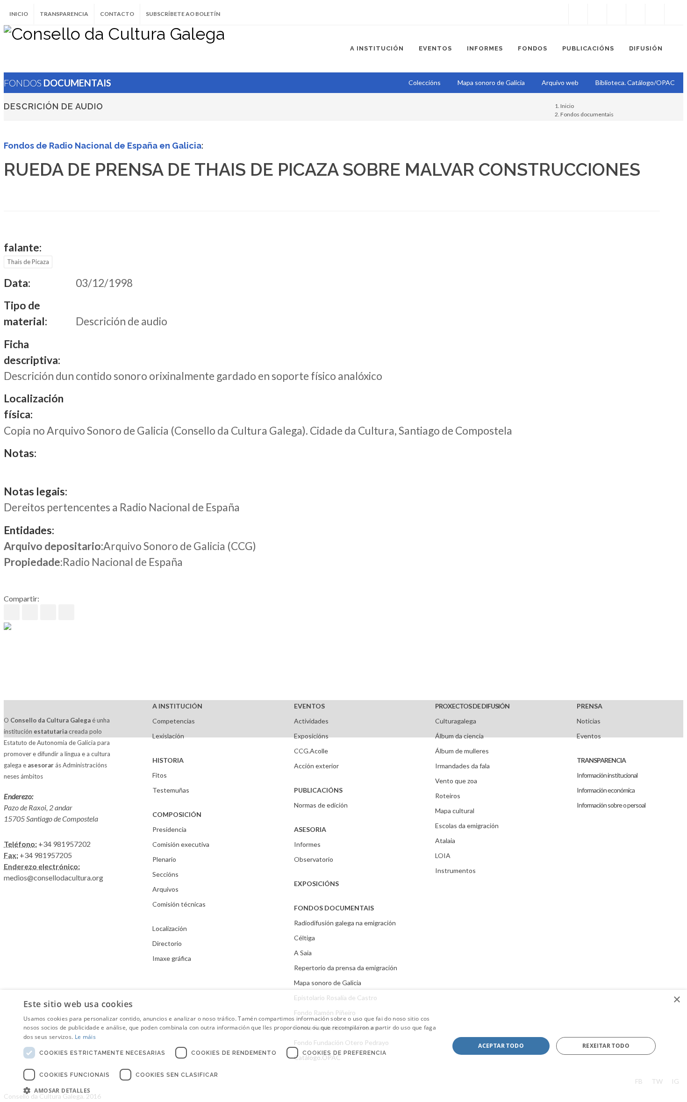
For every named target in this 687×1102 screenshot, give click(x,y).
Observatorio (313, 859)
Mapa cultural (454, 811)
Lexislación (168, 736)
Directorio (167, 943)
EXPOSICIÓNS (316, 883)
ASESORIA (310, 829)
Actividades (311, 721)
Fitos (159, 775)
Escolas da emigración (467, 826)
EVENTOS (309, 706)
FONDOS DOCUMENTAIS (334, 908)
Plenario (164, 859)
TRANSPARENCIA (601, 760)
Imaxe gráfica (171, 958)
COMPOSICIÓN (176, 814)
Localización (169, 928)
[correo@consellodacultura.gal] (674, 14)
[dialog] (343, 1046)
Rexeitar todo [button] (606, 1046)
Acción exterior (316, 766)
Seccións (165, 874)
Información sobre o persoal (611, 805)
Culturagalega (455, 721)
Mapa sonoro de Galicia (327, 983)
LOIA (443, 855)
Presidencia (169, 829)
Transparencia (64, 13)
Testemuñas (170, 790)
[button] (230, 1090)
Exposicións (311, 736)
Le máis (85, 1037)
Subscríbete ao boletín (183, 13)
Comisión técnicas (179, 904)
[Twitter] (597, 14)
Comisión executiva (180, 844)
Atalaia (445, 840)
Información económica (606, 790)
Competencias (173, 721)
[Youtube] (635, 14)
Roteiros (447, 796)
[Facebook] (578, 14)
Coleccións (424, 82)
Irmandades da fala (462, 766)
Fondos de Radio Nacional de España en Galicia (102, 145)
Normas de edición (321, 805)
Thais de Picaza (28, 261)
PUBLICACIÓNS (318, 790)
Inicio (18, 13)
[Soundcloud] (616, 14)
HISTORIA (168, 760)
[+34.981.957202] (654, 14)
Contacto (117, 13)
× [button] (676, 999)
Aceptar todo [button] (501, 1046)
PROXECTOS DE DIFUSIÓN (472, 706)
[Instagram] (559, 14)
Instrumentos (455, 870)
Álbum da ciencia (459, 736)
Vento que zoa (456, 781)
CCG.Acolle (311, 751)
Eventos (589, 736)
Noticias (589, 721)
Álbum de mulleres (462, 751)
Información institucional (607, 775)
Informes (307, 844)
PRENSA (589, 706)
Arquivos (165, 889)
